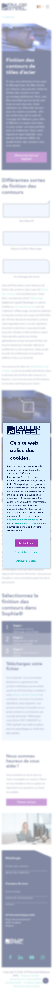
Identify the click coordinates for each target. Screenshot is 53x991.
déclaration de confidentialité (23, 519)
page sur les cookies (25, 523)
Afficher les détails (26, 560)
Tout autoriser (26, 543)
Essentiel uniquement (26, 552)
